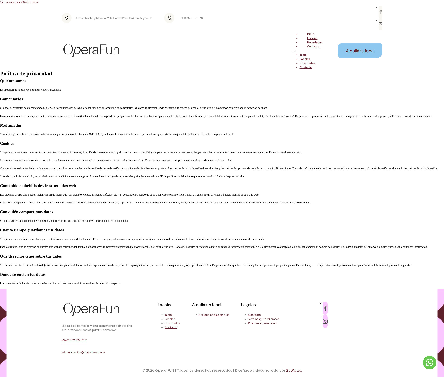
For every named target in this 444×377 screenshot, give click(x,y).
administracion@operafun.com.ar (83, 352)
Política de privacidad (262, 323)
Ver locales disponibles (214, 315)
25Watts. (294, 370)
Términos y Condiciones (263, 319)
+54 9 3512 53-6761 (74, 340)
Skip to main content (11, 2)
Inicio (303, 55)
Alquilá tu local (360, 50)
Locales (305, 59)
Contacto (313, 46)
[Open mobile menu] (294, 51)
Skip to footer (30, 2)
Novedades (307, 63)
